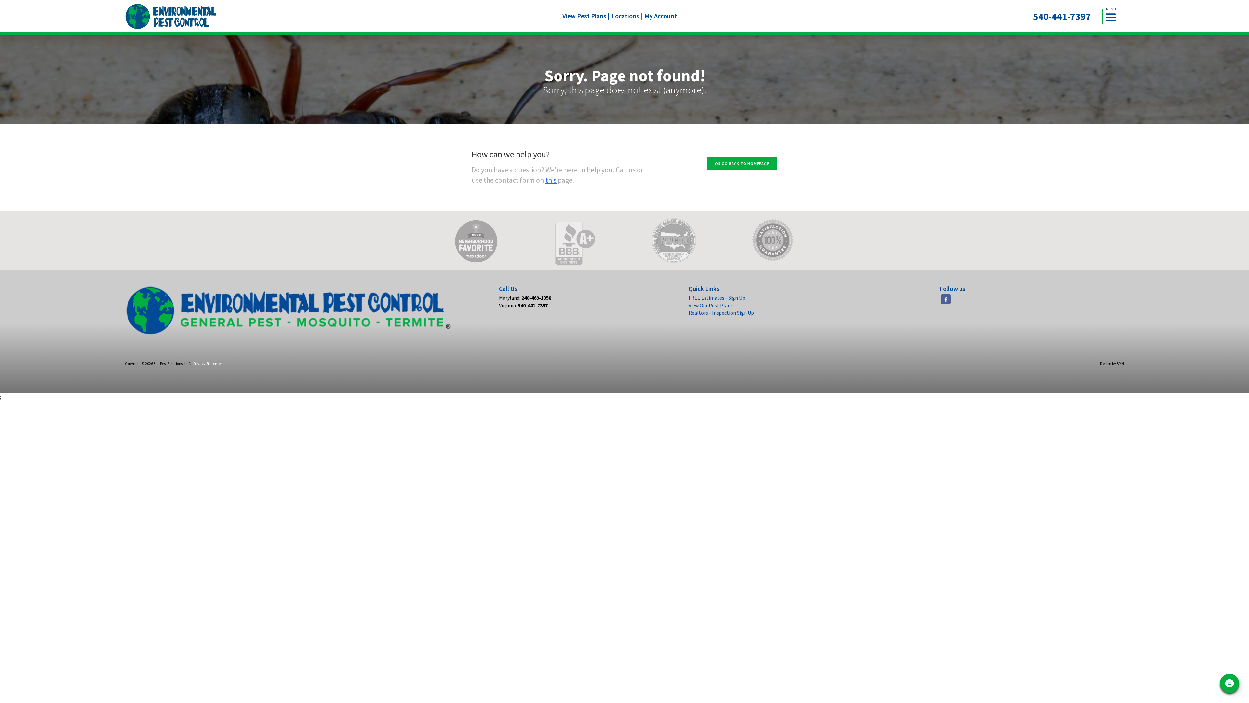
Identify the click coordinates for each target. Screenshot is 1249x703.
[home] (171, 16)
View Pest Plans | (586, 16)
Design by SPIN (1112, 363)
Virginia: (523, 305)
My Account (660, 16)
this (551, 180)
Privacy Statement (208, 363)
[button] (1113, 16)
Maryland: (525, 298)
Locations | (626, 16)
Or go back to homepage (742, 163)
